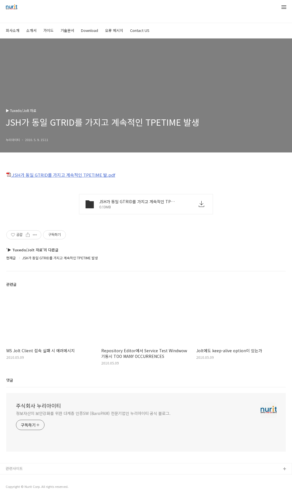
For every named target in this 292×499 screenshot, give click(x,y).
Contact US (139, 30)
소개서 (31, 30)
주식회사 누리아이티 (38, 405)
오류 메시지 (114, 30)
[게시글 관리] (34, 235)
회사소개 (12, 30)
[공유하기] (27, 235)
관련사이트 (14, 468)
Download (89, 30)
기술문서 (67, 30)
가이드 (48, 30)
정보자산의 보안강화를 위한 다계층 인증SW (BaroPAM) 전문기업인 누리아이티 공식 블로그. (93, 413)
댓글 (9, 380)
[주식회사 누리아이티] (11, 7)
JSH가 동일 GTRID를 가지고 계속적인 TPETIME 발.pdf (63, 175)
